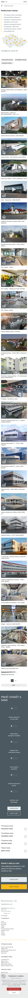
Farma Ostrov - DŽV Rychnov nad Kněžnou (13, 157)
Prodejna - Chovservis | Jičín (9, 399)
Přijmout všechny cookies (14, 989)
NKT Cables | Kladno (7, 310)
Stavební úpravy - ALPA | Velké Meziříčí (12, 535)
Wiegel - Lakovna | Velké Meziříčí (10, 624)
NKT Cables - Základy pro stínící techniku (13, 288)
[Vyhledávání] (20, 1)
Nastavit (14, 992)
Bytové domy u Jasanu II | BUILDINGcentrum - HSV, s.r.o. (10, 113)
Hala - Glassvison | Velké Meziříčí (10, 200)
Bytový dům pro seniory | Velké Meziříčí (12, 135)
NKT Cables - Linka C (7, 267)
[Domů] (2, 5)
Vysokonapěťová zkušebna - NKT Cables (13, 602)
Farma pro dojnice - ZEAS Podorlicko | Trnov (14, 178)
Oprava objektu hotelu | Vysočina (10, 331)
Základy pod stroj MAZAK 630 (9, 668)
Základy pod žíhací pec (7, 674)
